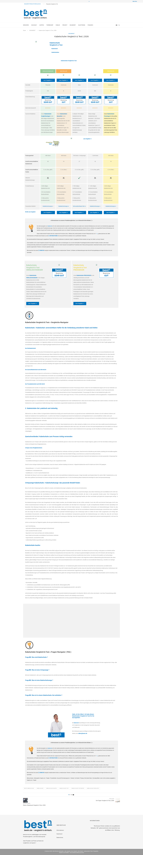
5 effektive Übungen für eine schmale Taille (56, 4)
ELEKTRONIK (81, 25)
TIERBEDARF (49, 25)
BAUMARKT (73, 25)
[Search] (119, 25)
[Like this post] (70, 794)
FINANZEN (90, 25)
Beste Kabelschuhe (29, 788)
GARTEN (41, 25)
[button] (43, 4)
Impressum (59, 834)
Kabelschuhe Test (64, 788)
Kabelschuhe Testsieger (78, 788)
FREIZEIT (64, 25)
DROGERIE (26, 25)
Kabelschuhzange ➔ (48, 206)
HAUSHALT (34, 25)
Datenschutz (60, 837)
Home (24, 30)
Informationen (60, 830)
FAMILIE (58, 25)
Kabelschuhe (40, 788)
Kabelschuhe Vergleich (93, 788)
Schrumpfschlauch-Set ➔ (79, 206)
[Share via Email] (73, 794)
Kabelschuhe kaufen (51, 788)
